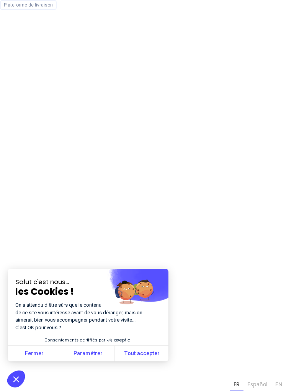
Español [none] (257, 384)
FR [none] (237, 384)
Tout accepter (142, 353)
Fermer (34, 353)
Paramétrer (88, 353)
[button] (16, 379)
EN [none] (279, 384)
